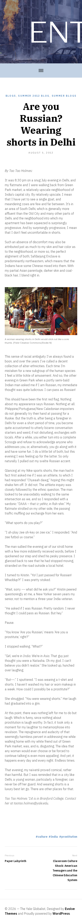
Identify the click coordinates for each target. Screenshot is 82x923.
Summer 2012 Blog (33, 95)
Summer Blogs (64, 95)
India (54, 836)
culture (42, 836)
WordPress (61, 913)
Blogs (11, 95)
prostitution (69, 836)
